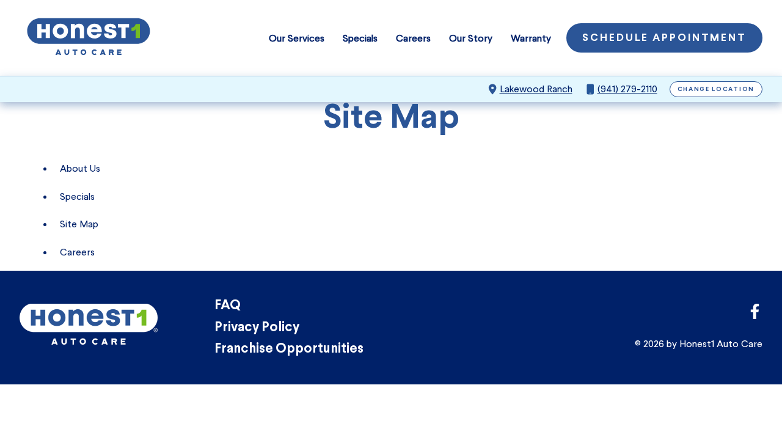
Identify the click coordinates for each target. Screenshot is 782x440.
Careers (413, 38)
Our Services (296, 38)
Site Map (79, 224)
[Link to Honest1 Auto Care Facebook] (754, 315)
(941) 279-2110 (627, 88)
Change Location (716, 89)
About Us (80, 168)
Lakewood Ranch (536, 88)
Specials (360, 38)
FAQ (227, 305)
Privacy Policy (256, 327)
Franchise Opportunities (289, 349)
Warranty (531, 38)
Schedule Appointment (664, 38)
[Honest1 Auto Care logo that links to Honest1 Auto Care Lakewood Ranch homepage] (89, 38)
